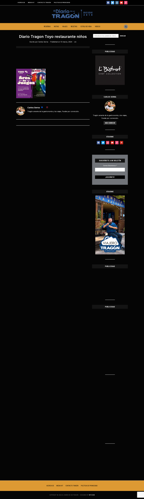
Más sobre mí (110, 123)
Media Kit (31, 2)
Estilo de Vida (86, 26)
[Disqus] (53, 153)
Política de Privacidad (62, 2)
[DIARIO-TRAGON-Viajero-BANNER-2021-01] (110, 197)
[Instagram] (47, 108)
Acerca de (21, 2)
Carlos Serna (43, 42)
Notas (56, 26)
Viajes (64, 26)
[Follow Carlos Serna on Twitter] (44, 108)
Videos (97, 26)
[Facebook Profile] (42, 108)
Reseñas (47, 26)
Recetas (74, 26)
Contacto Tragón (44, 2)
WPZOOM (92, 495)
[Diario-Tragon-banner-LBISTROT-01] (110, 57)
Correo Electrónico (110, 165)
